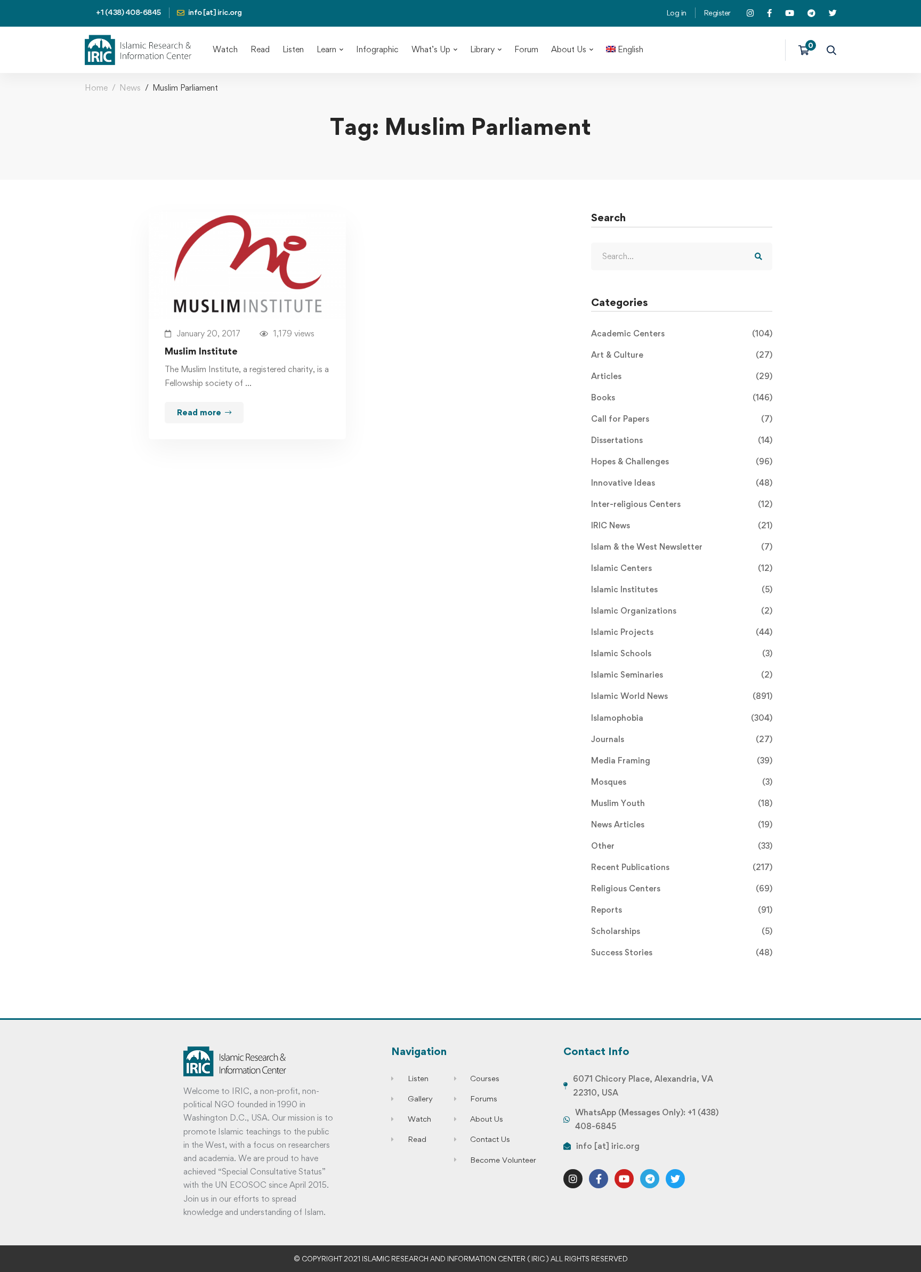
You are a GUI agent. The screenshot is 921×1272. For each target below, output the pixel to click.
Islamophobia (681, 718)
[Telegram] (649, 1178)
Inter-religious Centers (681, 504)
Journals (681, 739)
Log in (676, 12)
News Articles (681, 824)
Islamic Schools (681, 653)
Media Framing (681, 760)
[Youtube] (624, 1178)
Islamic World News (681, 696)
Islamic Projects (681, 632)
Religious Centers (681, 888)
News (130, 88)
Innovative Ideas (681, 483)
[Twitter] (675, 1178)
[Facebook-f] (598, 1178)
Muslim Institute (201, 351)
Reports (681, 910)
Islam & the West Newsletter (681, 547)
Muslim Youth (681, 803)
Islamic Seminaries (681, 675)
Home (96, 88)
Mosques (681, 782)
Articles (681, 376)
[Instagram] (573, 1178)
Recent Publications (681, 867)
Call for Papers (681, 419)
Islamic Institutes (681, 589)
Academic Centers (681, 333)
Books (681, 397)
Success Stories (681, 952)
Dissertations (681, 440)
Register (717, 12)
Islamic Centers (681, 568)
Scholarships (681, 931)
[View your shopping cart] (807, 50)
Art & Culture (681, 355)
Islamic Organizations (681, 611)
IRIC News (681, 525)
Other (681, 846)
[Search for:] (681, 256)
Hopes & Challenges (681, 461)
